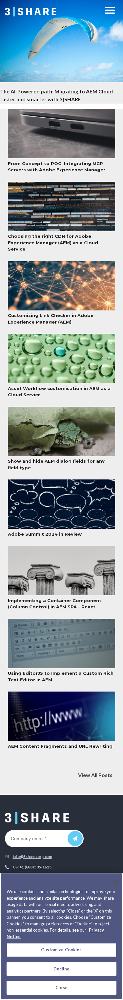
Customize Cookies (61, 949)
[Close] (115, 882)
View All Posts (95, 775)
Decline (61, 968)
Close (61, 987)
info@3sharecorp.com (32, 856)
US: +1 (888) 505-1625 (32, 867)
